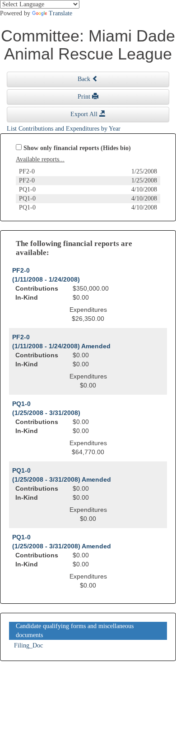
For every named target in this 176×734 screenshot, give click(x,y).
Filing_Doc (28, 645)
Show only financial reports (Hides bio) (77, 148)
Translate (60, 13)
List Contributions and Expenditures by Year (63, 128)
